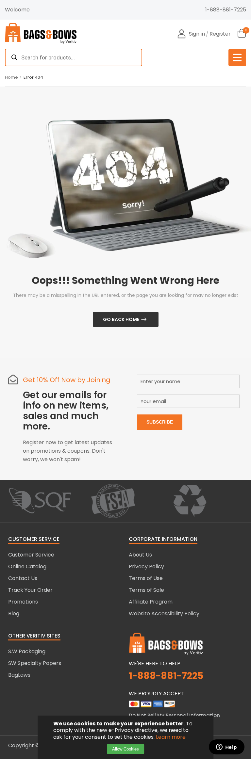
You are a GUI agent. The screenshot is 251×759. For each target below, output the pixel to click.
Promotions (23, 602)
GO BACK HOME (121, 319)
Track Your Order (30, 590)
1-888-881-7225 (225, 9)
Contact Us (22, 578)
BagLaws (19, 675)
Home (11, 77)
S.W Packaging (26, 651)
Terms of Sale (146, 590)
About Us (140, 554)
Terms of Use (146, 578)
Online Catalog (27, 566)
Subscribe (159, 422)
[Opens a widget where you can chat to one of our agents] (226, 747)
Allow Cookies (125, 749)
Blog (13, 613)
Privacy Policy (146, 566)
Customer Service (31, 554)
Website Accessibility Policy (164, 613)
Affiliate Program (151, 602)
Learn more (171, 737)
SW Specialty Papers (34, 663)
